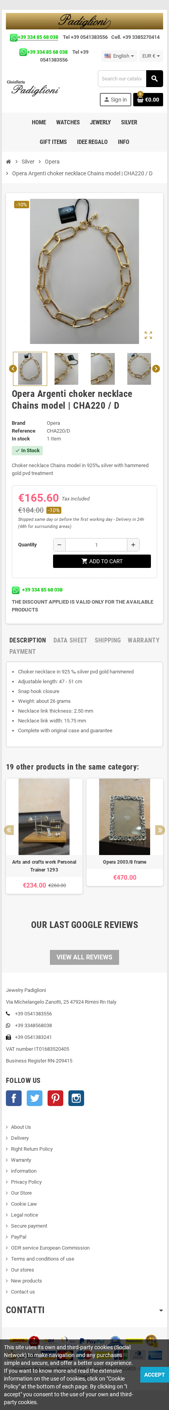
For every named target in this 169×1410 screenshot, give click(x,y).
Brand (18, 423)
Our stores (22, 1270)
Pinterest (55, 1098)
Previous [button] (9, 830)
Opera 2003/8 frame (124, 862)
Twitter (34, 1098)
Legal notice (24, 1215)
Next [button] (160, 830)
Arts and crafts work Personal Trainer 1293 (44, 866)
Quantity (27, 545)
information (24, 1171)
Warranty (21, 1160)
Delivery (20, 1138)
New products (26, 1281)
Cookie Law (24, 1204)
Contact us (23, 1292)
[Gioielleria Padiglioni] (37, 88)
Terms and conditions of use (42, 1259)
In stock (21, 439)
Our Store (21, 1193)
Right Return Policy (32, 1149)
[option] (44, 840)
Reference (23, 431)
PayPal (18, 1237)
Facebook (14, 1098)
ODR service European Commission (50, 1248)
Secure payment (29, 1226)
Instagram (76, 1098)
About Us (21, 1127)
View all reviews (84, 957)
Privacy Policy (26, 1182)
